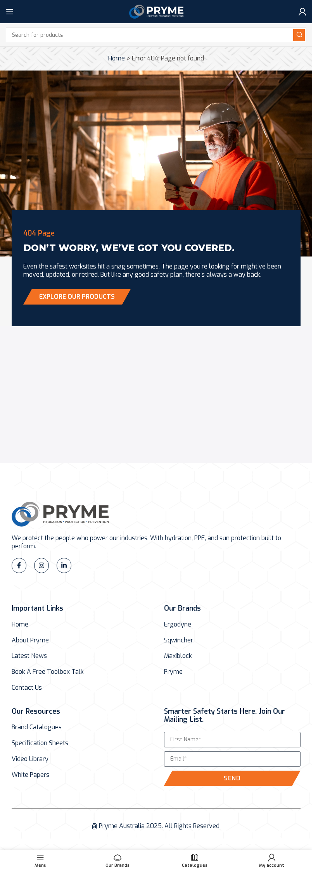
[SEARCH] (299, 35)
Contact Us (27, 688)
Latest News (29, 656)
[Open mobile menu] (9, 11)
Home (116, 58)
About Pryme (30, 640)
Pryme (173, 672)
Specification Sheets (40, 743)
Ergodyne (177, 624)
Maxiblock (178, 656)
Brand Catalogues (37, 727)
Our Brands (182, 608)
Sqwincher (178, 640)
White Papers (30, 775)
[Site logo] (156, 11)
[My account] (302, 11)
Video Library (30, 759)
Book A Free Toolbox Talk (48, 672)
